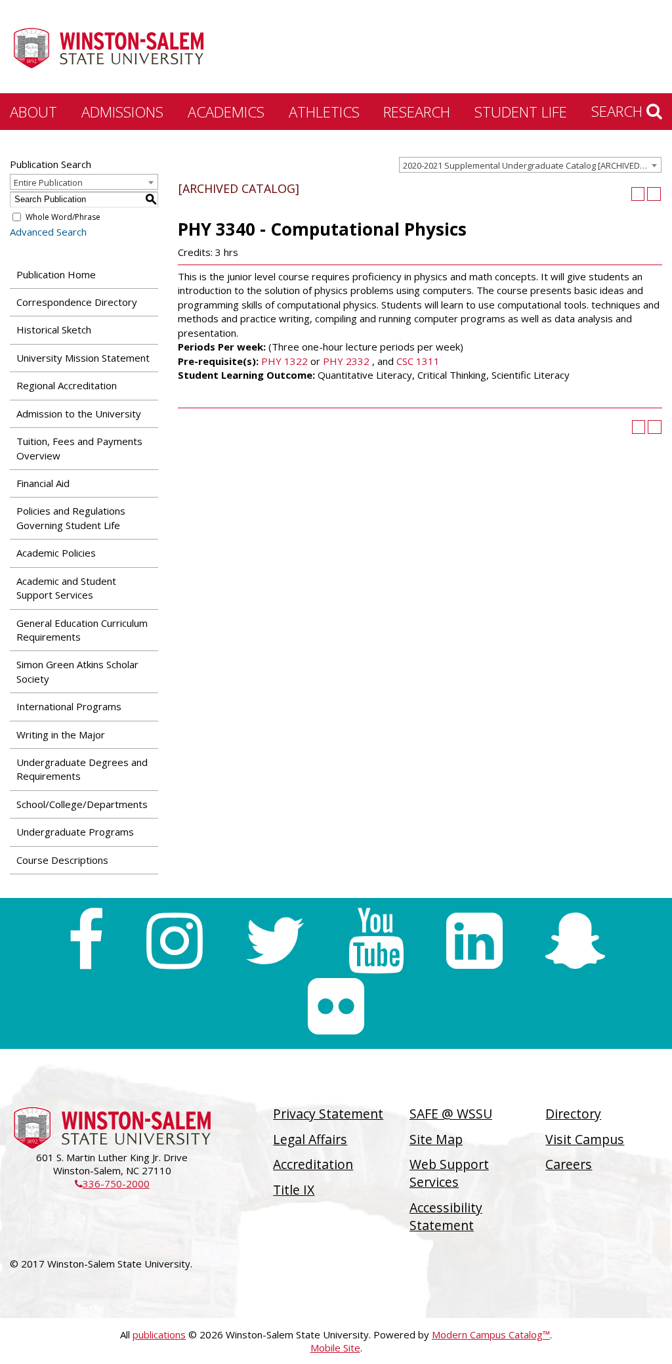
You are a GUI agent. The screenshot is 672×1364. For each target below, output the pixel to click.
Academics (226, 111)
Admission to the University (78, 413)
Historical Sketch (53, 329)
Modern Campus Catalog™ (491, 1334)
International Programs (68, 706)
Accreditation (313, 1164)
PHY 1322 (284, 361)
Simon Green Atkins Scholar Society (77, 671)
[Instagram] (174, 940)
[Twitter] (275, 940)
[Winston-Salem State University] (108, 48)
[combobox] (530, 165)
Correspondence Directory (76, 302)
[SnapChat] (575, 940)
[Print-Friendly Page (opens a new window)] (638, 194)
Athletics (324, 111)
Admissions (122, 111)
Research (416, 111)
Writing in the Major (60, 734)
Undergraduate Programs (75, 831)
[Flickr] (336, 1006)
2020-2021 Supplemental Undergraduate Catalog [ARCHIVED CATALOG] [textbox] (532, 165)
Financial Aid (43, 483)
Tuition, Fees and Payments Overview (79, 448)
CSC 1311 (418, 361)
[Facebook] (85, 940)
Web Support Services (449, 1173)
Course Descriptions (62, 859)
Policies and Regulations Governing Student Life (70, 517)
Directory (573, 1113)
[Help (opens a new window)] (654, 194)
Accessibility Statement (446, 1216)
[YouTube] (376, 940)
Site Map (436, 1139)
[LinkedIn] (474, 940)
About (33, 111)
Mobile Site (335, 1347)
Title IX (293, 1190)
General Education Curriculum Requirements (82, 629)
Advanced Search (48, 231)
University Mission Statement (83, 357)
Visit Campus (584, 1139)
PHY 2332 (346, 361)
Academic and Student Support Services (66, 587)
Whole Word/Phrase (63, 217)
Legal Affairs (310, 1139)
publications (159, 1334)
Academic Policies (56, 552)
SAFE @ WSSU (451, 1113)
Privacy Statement (328, 1113)
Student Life (520, 111)
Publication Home (56, 274)
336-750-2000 (112, 1183)
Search (618, 111)
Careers (568, 1164)
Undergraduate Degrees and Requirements (82, 769)
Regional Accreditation (66, 385)
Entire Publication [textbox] (48, 182)
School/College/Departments (82, 804)
